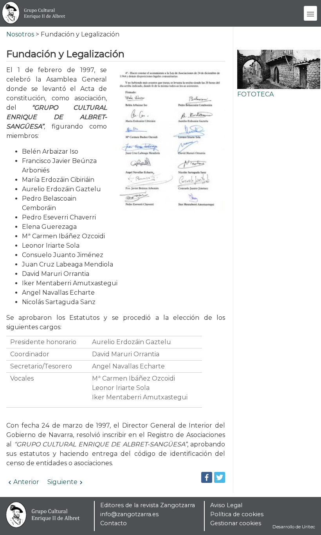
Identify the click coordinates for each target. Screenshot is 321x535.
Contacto (113, 523)
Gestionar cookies (235, 523)
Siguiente (62, 482)
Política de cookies (236, 514)
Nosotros (20, 34)
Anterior (26, 482)
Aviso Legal (226, 505)
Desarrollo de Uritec (293, 527)
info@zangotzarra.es (129, 514)
